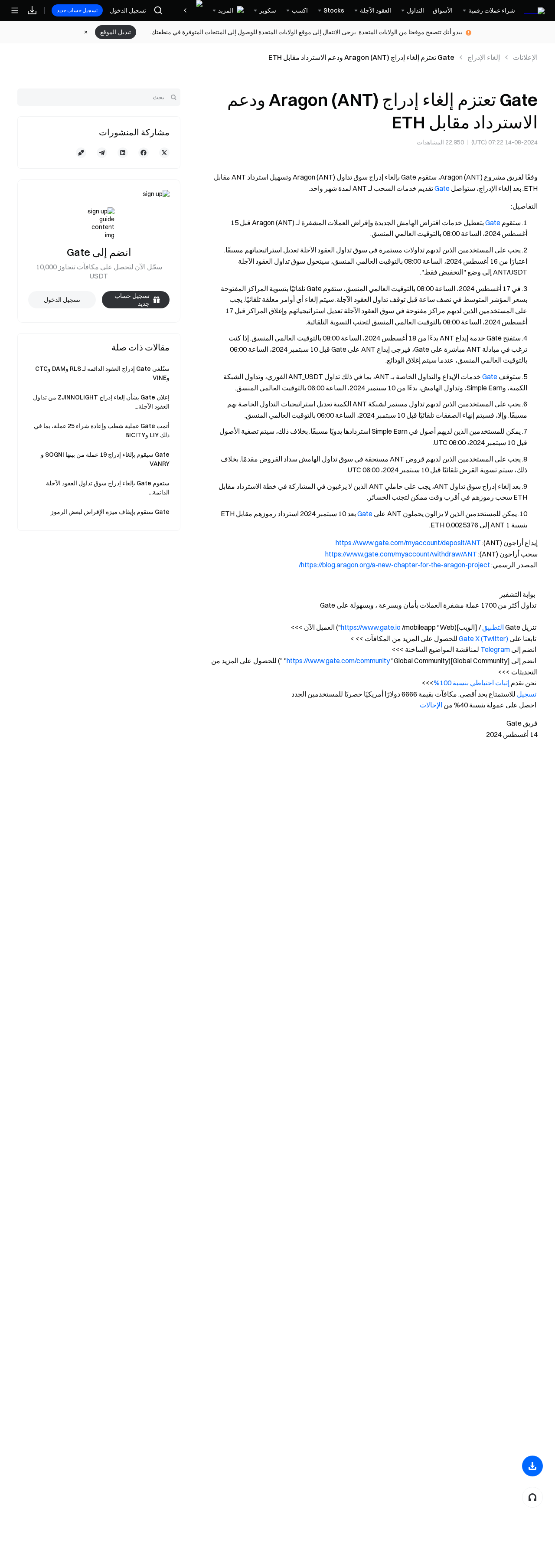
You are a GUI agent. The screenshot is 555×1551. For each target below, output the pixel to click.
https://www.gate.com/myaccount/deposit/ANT (408, 542)
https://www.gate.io (371, 627)
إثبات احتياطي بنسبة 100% (471, 682)
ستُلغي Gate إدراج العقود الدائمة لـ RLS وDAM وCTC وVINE (102, 373)
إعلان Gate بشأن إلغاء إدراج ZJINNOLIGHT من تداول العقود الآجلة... (101, 401)
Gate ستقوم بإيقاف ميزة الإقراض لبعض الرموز (110, 512)
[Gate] (534, 10)
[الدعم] (532, 1497)
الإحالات (431, 704)
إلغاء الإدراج (483, 57)
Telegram (495, 649)
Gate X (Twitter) (483, 638)
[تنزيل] (532, 1466)
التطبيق (493, 627)
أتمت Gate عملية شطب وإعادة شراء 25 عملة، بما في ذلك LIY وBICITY (102, 430)
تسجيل (526, 694)
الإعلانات (525, 57)
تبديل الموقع (115, 32)
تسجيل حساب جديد (77, 10)
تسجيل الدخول (128, 10)
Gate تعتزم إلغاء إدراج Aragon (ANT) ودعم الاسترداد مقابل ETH (361, 57)
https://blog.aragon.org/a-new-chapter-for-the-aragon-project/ (394, 564)
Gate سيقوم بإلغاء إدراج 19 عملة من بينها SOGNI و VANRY (105, 459)
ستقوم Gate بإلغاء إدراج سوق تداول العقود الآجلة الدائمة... (108, 487)
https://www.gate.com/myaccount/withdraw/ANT (401, 554)
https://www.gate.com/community (338, 660)
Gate (442, 188)
